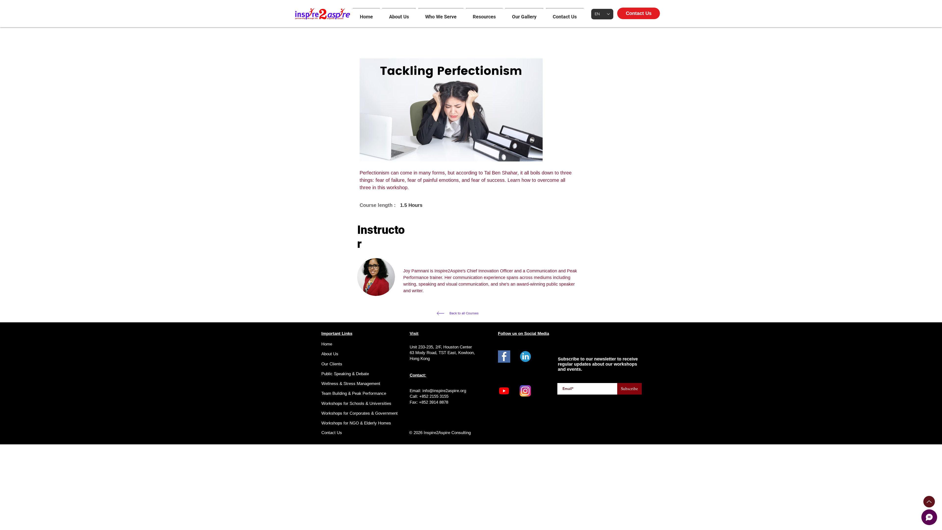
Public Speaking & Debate (345, 373)
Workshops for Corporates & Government (359, 413)
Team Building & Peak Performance (353, 393)
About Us (329, 354)
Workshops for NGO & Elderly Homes (356, 423)
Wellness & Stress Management (350, 383)
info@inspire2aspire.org (444, 390)
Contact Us (331, 432)
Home (326, 344)
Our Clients (331, 364)
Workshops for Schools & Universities (356, 403)
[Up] (929, 501)
